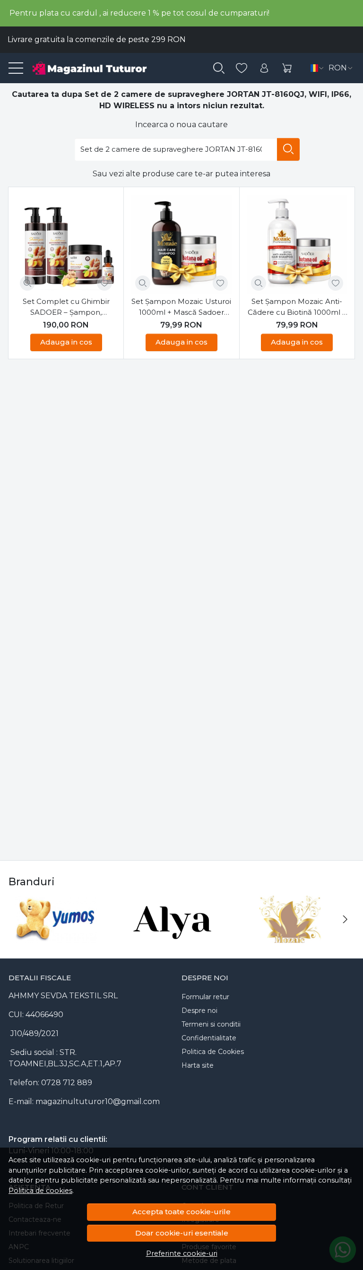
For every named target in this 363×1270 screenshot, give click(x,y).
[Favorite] (241, 68)
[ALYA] (173, 937)
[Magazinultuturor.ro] (101, 68)
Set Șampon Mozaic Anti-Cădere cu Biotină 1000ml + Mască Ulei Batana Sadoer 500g (297, 307)
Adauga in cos (66, 341)
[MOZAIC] (290, 937)
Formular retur (205, 997)
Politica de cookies (40, 1190)
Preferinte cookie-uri (181, 1253)
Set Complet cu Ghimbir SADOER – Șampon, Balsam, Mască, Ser (66, 307)
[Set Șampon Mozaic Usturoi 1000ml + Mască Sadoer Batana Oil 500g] (181, 244)
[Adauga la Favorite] (104, 283)
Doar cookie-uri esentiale (181, 1232)
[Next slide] (345, 919)
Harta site (198, 1065)
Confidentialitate (209, 1038)
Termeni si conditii (211, 1024)
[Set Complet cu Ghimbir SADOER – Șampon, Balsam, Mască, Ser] (66, 244)
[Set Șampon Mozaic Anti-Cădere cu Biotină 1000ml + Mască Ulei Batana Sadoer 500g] (297, 244)
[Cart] (286, 68)
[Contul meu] (264, 68)
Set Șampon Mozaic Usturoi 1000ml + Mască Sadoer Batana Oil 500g (181, 307)
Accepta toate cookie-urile (181, 1211)
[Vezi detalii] (27, 283)
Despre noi (199, 1010)
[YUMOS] (56, 937)
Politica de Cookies (213, 1051)
